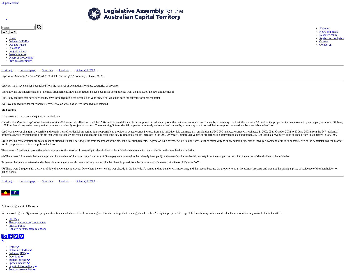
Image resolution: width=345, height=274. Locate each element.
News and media (328, 31)
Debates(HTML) (85, 70)
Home (12, 38)
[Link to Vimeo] (21, 237)
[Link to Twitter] (16, 237)
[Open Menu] (5, 32)
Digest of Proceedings (21, 57)
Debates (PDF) (17, 44)
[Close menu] (2, 240)
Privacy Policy (17, 225)
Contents (64, 70)
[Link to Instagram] (4, 237)
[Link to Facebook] (10, 237)
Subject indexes (17, 51)
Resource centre (328, 34)
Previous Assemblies (20, 60)
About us (324, 28)
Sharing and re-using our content (27, 222)
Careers (323, 41)
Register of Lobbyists (331, 38)
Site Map (14, 219)
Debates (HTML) (19, 41)
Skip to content (10, 2)
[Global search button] (39, 27)
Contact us (325, 44)
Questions (14, 47)
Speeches (47, 70)
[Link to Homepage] (172, 14)
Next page (7, 70)
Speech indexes (17, 54)
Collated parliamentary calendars (27, 228)
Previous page (28, 70)
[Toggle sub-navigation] (17, 246)
